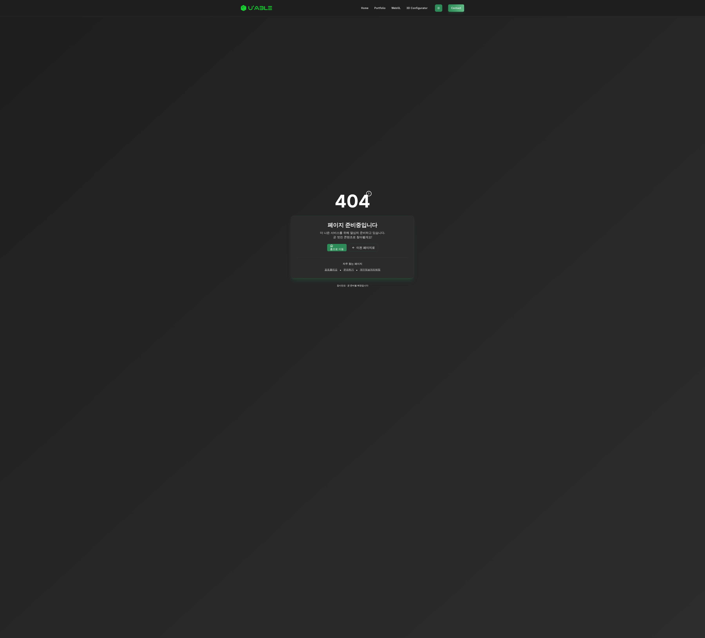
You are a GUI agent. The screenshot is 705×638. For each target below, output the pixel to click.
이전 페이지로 (365, 247)
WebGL (396, 8)
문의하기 (349, 269)
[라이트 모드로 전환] (438, 8)
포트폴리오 (331, 269)
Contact (456, 8)
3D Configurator (417, 8)
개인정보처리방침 (370, 269)
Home (364, 8)
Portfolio (380, 8)
